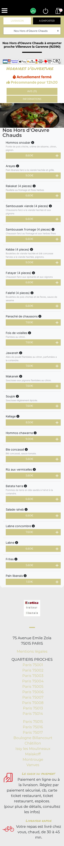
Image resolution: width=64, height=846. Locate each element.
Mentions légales (32, 651)
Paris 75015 (33, 721)
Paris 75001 (33, 665)
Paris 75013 (33, 708)
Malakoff (33, 754)
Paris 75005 (32, 686)
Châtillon (33, 743)
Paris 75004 (33, 681)
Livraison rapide (39, 820)
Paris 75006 (32, 692)
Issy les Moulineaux (32, 748)
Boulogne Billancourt (32, 738)
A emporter (47, 20)
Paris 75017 (33, 732)
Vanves (32, 765)
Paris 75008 (32, 703)
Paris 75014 (33, 713)
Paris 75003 (32, 676)
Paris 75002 (32, 670)
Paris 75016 (33, 727)
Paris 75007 (32, 697)
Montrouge (33, 759)
